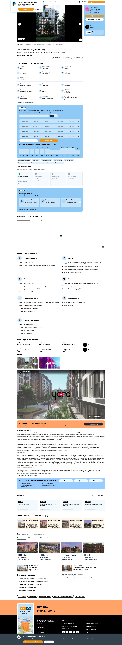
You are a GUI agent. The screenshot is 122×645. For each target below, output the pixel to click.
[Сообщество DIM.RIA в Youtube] (74, 632)
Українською (26, 9)
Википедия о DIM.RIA (91, 623)
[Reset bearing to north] (103, 229)
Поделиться (68, 57)
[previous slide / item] (19, 24)
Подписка (57, 57)
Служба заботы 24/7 (91, 629)
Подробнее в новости (23, 509)
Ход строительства (39, 44)
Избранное (78, 57)
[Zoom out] (103, 227)
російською (38, 9)
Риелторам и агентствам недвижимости (69, 627)
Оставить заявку (93, 424)
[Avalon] (87, 27)
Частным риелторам (68, 623)
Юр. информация (58, 44)
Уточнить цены (49, 140)
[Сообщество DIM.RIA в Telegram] (70, 632)
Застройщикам (89, 621)
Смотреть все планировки (29, 140)
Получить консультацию (94, 19)
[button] (59, 52)
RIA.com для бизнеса (68, 621)
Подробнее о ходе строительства (27, 209)
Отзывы (49, 44)
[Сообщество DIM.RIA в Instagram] (63, 632)
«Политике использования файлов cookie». (82, 638)
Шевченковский (28, 52)
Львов (19, 52)
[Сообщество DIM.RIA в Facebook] (66, 632)
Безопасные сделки (91, 626)
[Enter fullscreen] (103, 247)
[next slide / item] (80, 24)
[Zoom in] (103, 225)
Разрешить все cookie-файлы (33, 642)
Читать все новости (96, 495)
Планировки (29, 44)
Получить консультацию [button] (24, 183)
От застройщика (54, 2)
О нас (87, 632)
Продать (45, 2)
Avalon (66, 68)
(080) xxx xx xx (94, 16)
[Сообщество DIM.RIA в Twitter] (77, 632)
